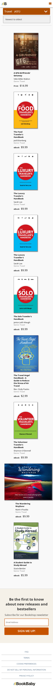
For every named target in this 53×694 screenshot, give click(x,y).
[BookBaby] (4, 3)
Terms (27, 657)
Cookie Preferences (26, 663)
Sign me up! (26, 631)
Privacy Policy (26, 675)
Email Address (12, 622)
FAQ (26, 651)
